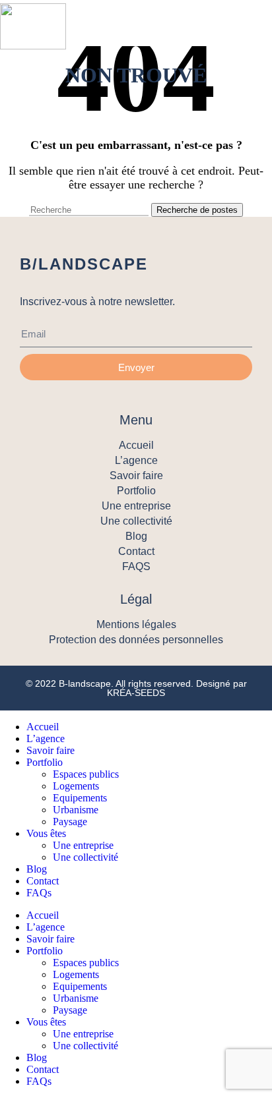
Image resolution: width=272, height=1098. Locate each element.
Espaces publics (86, 774)
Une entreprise (83, 845)
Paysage (70, 821)
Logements (76, 786)
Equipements (80, 797)
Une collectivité (85, 857)
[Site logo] (33, 26)
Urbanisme (75, 809)
